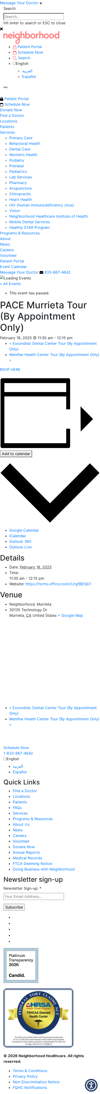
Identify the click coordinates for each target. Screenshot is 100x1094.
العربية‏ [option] (27, 71)
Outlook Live (20, 547)
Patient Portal (16, 98)
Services (7, 132)
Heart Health (20, 199)
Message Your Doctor (19, 2)
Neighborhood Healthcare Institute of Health (48, 216)
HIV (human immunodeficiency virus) (41, 205)
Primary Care (20, 138)
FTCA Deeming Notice (32, 863)
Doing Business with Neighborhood (44, 869)
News (5, 244)
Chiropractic (20, 194)
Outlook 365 (20, 541)
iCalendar (17, 535)
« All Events (10, 283)
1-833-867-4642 (18, 753)
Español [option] (29, 76)
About (5, 238)
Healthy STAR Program (29, 227)
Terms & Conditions (30, 1070)
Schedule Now (16, 104)
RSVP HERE (10, 369)
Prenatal (16, 166)
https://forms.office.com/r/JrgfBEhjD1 (58, 584)
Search (9, 8)
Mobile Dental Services (29, 221)
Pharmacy (18, 182)
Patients (7, 126)
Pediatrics (18, 171)
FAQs (17, 807)
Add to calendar (16, 453)
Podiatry (16, 160)
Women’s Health (23, 154)
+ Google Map (70, 615)
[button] (91, 1085)
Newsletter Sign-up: (22, 888)
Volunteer (8, 255)
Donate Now (11, 110)
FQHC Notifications (30, 1087)
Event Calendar (13, 266)
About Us (21, 824)
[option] (59, 71)
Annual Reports (26, 852)
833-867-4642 (57, 272)
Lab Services (20, 177)
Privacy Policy (25, 1076)
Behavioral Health (24, 143)
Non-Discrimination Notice (36, 1082)
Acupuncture (20, 188)
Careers (7, 249)
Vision (14, 210)
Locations (8, 121)
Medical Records (27, 858)
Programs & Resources (20, 233)
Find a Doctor (12, 115)
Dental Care (19, 149)
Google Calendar (24, 530)
